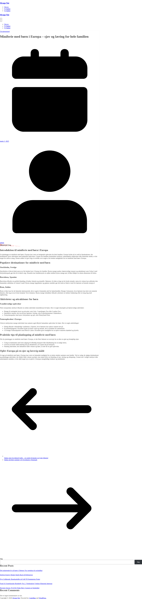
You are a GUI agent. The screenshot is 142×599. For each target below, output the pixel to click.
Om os (6, 7)
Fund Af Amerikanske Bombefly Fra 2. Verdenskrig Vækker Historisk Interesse (26, 583)
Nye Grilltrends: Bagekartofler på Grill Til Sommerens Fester (20, 579)
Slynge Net (4, 3)
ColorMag (32, 598)
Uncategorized (5, 31)
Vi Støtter (7, 9)
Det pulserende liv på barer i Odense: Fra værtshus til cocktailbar (21, 570)
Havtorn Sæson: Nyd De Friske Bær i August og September (19, 588)
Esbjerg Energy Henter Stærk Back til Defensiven (16, 575)
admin (2, 243)
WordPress (42, 598)
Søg (1, 559)
